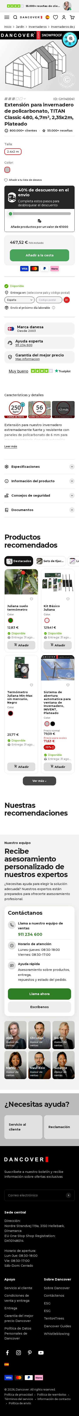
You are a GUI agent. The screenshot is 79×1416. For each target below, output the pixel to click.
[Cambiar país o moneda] (47, 17)
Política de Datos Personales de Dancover (17, 1333)
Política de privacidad (18, 1394)
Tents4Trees (54, 1318)
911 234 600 (23, 345)
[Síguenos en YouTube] (41, 1353)
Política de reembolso (51, 1394)
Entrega (10, 1308)
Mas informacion (27, 359)
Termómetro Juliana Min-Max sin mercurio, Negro (19, 697)
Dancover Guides (57, 1326)
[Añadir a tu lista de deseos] (31, 599)
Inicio (7, 26)
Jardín (20, 26)
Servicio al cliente (18, 1288)
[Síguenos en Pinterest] (30, 1353)
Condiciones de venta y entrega (16, 1298)
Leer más (10, 446)
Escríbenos (39, 1007)
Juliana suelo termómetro (17, 607)
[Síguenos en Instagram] (19, 1353)
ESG (47, 1303)
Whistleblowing (56, 1334)
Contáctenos (54, 1296)
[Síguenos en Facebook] (7, 1353)
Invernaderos (38, 26)
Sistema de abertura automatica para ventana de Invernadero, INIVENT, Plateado (57, 702)
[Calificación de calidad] (15, 98)
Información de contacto (54, 1399)
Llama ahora (39, 994)
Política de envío (20, 1403)
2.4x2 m (13, 151)
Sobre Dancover (57, 1288)
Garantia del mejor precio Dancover (18, 1318)
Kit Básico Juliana (52, 607)
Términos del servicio (18, 1399)
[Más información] (53, 307)
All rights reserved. (43, 1389)
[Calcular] (67, 300)
